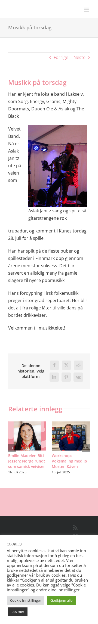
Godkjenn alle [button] (61, 600)
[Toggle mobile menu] (87, 10)
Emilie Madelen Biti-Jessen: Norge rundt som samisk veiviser (26, 461)
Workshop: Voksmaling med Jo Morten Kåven (69, 461)
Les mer (17, 611)
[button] (12, 448)
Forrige (61, 57)
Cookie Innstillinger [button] (25, 600)
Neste (79, 57)
